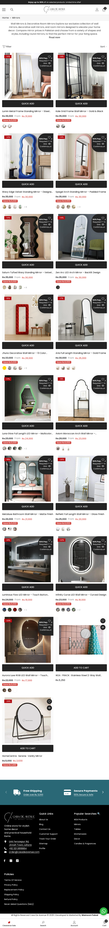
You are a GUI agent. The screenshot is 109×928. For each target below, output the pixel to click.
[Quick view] (49, 63)
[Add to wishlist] (49, 56)
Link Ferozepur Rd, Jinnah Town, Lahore (20, 843)
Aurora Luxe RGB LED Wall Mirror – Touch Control (24, 675)
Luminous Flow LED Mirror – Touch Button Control (25, 595)
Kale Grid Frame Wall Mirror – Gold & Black (79, 111)
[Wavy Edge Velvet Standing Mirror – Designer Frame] (27, 156)
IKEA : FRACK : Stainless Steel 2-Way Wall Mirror (78, 675)
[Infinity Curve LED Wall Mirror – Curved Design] (81, 559)
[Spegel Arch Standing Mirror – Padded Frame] (81, 156)
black (9, 126)
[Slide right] (102, 792)
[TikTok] (17, 861)
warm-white (9, 448)
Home (5, 17)
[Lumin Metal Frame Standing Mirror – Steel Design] (27, 76)
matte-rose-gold (15, 529)
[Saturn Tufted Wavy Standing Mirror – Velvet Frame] (27, 237)
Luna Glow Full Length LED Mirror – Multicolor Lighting (27, 434)
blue (15, 448)
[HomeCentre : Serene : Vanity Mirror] (27, 720)
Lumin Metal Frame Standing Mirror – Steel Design (25, 111)
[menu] (4, 9)
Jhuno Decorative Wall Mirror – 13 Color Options (24, 353)
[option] (55, 2)
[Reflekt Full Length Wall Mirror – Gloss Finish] (81, 479)
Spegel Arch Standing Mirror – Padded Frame (81, 191)
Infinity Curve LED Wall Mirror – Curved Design (81, 594)
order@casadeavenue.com (24, 852)
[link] (28, 792)
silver (15, 206)
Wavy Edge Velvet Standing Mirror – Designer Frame (27, 192)
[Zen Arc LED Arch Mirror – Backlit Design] (81, 237)
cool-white (4, 448)
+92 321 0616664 (18, 848)
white (73, 368)
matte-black (63, 206)
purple (20, 368)
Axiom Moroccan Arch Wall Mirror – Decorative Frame (75, 434)
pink (58, 206)
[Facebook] (4, 861)
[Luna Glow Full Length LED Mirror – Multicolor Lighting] (27, 398)
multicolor (15, 690)
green (20, 206)
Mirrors (16, 17)
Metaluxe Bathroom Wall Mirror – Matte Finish (27, 514)
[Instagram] (11, 861)
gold (4, 126)
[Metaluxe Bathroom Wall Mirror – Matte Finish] (27, 479)
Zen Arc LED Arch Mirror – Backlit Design (78, 272)
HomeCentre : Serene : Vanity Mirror (22, 756)
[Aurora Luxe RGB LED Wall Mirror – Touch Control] (27, 640)
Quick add (28, 103)
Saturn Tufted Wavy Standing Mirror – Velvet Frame (27, 272)
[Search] (12, 9)
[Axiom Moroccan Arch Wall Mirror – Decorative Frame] (81, 398)
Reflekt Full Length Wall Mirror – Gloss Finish (80, 514)
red (68, 206)
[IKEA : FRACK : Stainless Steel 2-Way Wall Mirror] (81, 640)
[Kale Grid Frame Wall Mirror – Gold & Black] (81, 76)
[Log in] (97, 9)
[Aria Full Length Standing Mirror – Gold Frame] (81, 318)
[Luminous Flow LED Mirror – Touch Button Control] (27, 559)
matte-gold (4, 529)
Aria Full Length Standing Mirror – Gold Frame (81, 353)
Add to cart (81, 667)
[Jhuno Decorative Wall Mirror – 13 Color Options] (27, 318)
